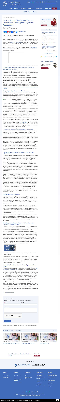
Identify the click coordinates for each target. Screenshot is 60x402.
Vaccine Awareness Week (41, 385)
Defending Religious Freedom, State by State (11, 343)
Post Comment (7, 320)
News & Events (39, 8)
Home (11, 8)
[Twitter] (42, 2)
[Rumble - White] (54, 56)
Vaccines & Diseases (18, 374)
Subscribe (36, 355)
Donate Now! (44, 25)
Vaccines (23, 8)
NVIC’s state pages (23, 122)
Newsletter (7, 17)
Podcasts (49, 378)
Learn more (37, 400)
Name (6, 302)
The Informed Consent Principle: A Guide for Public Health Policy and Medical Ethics (49, 39)
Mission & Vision (6, 374)
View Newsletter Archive (51, 50)
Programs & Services (7, 375)
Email (22, 302)
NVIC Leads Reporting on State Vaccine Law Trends (49, 43)
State (26, 375)
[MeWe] (51, 56)
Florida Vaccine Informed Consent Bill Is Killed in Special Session (49, 36)
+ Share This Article (22, 31)
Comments (7, 307)
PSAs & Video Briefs (51, 380)
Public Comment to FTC (44, 343)
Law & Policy (30, 8)
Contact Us (50, 386)
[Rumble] (40, 2)
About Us (16, 8)
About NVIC (5, 372)
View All (54, 330)
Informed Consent (6, 377)
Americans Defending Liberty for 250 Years (48, 32)
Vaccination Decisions (18, 382)
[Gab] (34, 2)
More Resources (51, 382)
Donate (54, 8)
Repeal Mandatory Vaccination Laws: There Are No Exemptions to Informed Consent (49, 47)
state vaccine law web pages (16, 42)
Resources (47, 8)
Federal (26, 374)
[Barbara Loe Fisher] (11, 337)
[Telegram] (32, 2)
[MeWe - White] (37, 2)
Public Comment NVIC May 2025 (28, 343)
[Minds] (29, 2)
